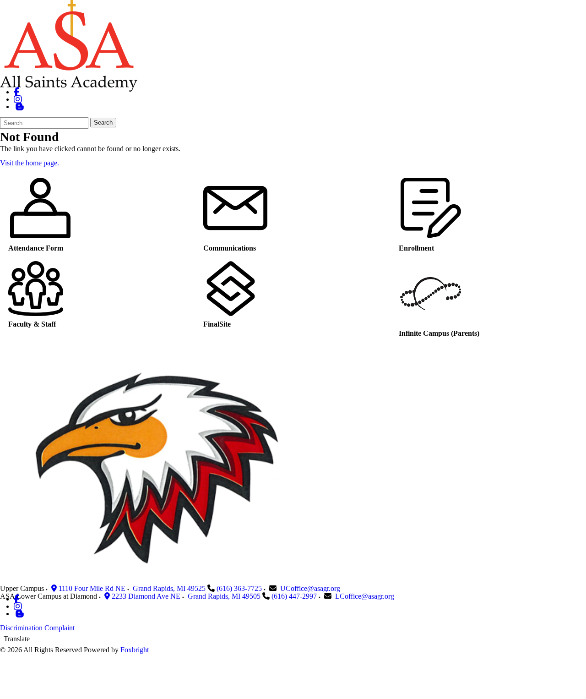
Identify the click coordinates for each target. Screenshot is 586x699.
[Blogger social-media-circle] (19, 106)
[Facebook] (17, 92)
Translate (17, 639)
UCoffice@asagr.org (310, 588)
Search (103, 122)
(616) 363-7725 (239, 588)
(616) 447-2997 (294, 596)
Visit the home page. (29, 163)
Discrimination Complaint (37, 628)
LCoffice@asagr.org (364, 596)
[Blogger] (19, 613)
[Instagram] (18, 99)
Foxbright (134, 650)
